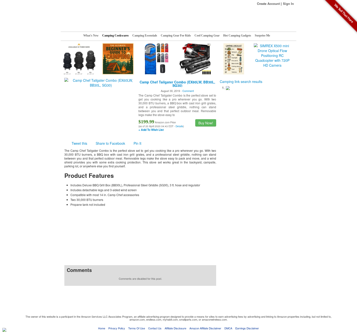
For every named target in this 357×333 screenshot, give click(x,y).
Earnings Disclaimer (247, 328)
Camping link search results (241, 81)
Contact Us (155, 328)
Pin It (137, 143)
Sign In (288, 3)
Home (101, 328)
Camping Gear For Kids (176, 35)
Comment (188, 91)
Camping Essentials (144, 35)
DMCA (228, 328)
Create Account (268, 3)
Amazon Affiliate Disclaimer (205, 328)
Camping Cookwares (115, 35)
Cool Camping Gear (207, 35)
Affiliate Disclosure (175, 328)
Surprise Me (262, 35)
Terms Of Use (136, 328)
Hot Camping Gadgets (237, 35)
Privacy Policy (116, 328)
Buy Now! (205, 122)
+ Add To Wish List (151, 129)
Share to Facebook (110, 143)
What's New (91, 35)
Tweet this (79, 143)
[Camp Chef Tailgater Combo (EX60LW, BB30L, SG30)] (100, 82)
